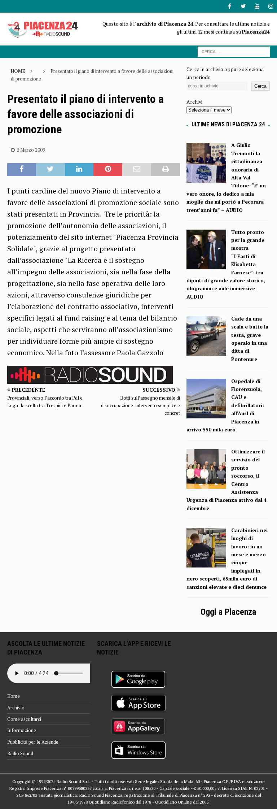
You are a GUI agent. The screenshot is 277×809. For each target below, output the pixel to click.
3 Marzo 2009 (31, 150)
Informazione (21, 730)
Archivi (194, 101)
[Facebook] (229, 6)
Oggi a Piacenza (228, 612)
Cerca (260, 86)
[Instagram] (270, 6)
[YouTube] (257, 6)
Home (13, 696)
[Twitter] (243, 6)
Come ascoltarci (24, 719)
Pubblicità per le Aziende (32, 742)
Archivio (16, 707)
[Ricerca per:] (234, 51)
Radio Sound (20, 753)
